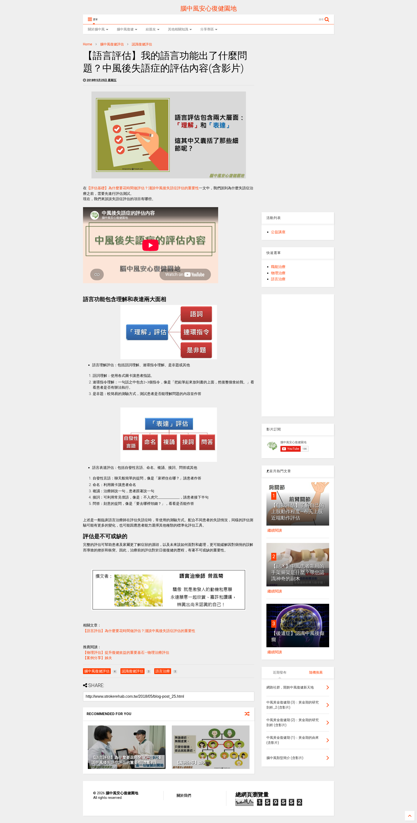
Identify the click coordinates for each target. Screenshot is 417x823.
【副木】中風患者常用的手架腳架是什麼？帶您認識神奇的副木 (297, 572)
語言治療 (278, 279)
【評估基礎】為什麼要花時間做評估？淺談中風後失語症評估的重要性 (143, 188)
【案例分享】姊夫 (97, 658)
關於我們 (184, 795)
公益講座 (278, 232)
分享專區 (207, 29)
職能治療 (278, 267)
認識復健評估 (142, 44)
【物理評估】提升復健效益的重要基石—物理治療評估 (126, 652)
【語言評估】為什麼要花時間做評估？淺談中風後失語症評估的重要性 (139, 631)
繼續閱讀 (274, 530)
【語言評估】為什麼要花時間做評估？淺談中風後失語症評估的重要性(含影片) (126, 760)
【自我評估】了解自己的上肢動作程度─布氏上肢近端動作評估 (297, 511)
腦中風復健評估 (112, 44)
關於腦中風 (96, 29)
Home (87, 44)
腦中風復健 (125, 29)
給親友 (151, 29)
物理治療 (278, 273)
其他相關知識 (178, 29)
